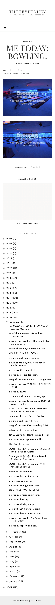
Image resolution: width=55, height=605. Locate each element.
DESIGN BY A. (36, 601)
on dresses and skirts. (20, 481)
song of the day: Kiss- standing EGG (28, 426)
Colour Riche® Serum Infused (24, 509)
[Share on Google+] (37, 167)
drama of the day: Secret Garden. (27, 416)
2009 (9, 587)
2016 (9, 288)
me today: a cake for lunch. (23, 375)
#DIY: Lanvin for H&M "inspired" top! (29, 435)
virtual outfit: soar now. (21, 472)
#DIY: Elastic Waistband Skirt (24, 490)
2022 (9, 258)
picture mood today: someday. (25, 358)
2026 (9, 239)
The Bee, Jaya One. (19, 444)
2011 (9, 313)
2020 (9, 268)
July (11, 552)
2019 (9, 273)
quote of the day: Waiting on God (27, 349)
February (14, 576)
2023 (9, 253)
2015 (9, 293)
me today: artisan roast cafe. (24, 495)
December (15, 322)
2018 (9, 278)
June (12, 557)
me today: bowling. (19, 500)
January (13, 581)
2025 (9, 244)
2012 (9, 308)
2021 (9, 263)
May (12, 562)
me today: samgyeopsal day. (24, 486)
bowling (27, 42)
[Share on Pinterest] (39, 167)
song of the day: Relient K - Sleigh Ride (30, 380)
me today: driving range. (22, 504)
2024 (9, 249)
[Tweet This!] (34, 167)
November (15, 532)
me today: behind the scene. (24, 476)
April (12, 566)
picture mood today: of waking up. (27, 396)
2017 (9, 283)
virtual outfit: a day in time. (23, 430)
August (13, 547)
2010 (9, 318)
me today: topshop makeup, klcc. (26, 440)
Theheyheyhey (27, 11)
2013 (9, 303)
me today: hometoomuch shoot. (25, 514)
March (13, 571)
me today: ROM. (17, 392)
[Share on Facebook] (31, 167)
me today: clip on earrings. (23, 526)
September (15, 542)
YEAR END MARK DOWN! (24, 353)
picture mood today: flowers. (24, 421)
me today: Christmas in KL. (23, 370)
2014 (9, 298)
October (14, 537)
